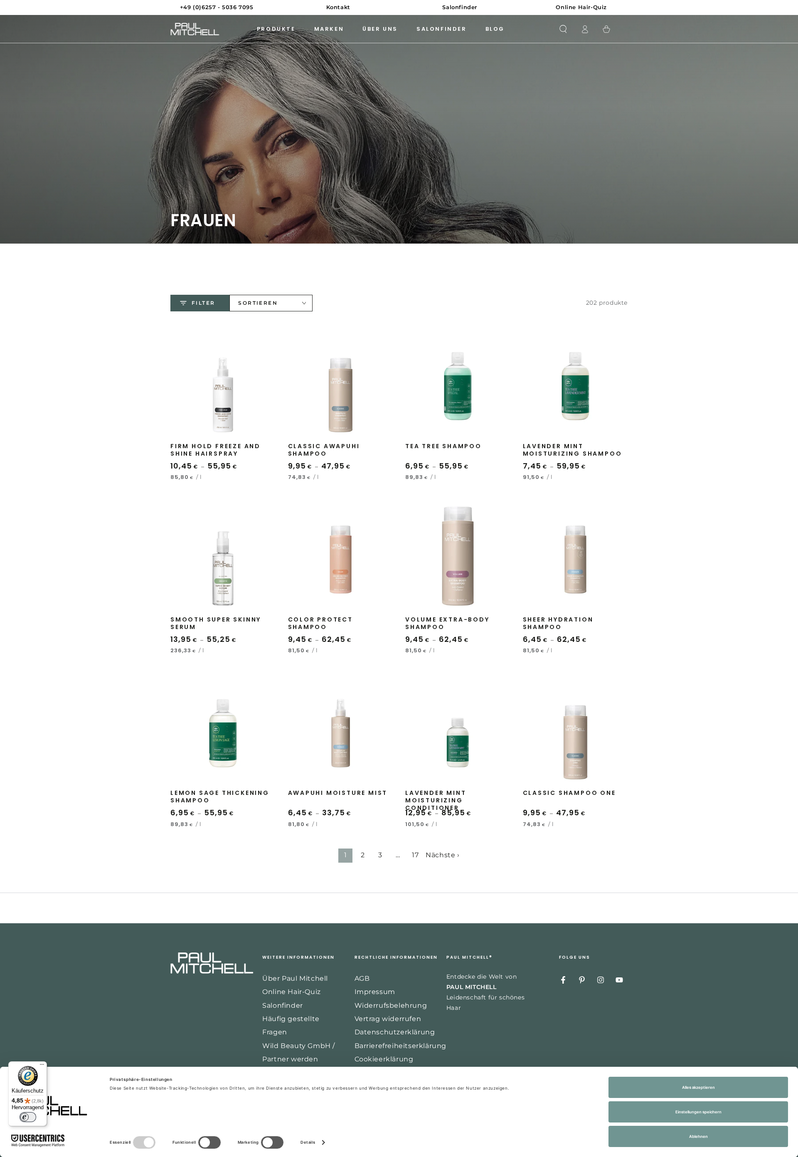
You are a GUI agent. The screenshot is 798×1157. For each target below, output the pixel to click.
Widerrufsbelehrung (391, 1005)
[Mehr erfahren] (399, 7)
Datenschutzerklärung (395, 1032)
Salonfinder (282, 1005)
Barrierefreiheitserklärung (401, 1046)
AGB (362, 978)
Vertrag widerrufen (388, 1019)
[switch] (28, 1117)
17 (415, 855)
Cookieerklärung (384, 1059)
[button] (563, 29)
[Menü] (42, 1066)
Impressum (375, 992)
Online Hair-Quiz (291, 992)
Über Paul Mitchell (295, 978)
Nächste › (442, 855)
